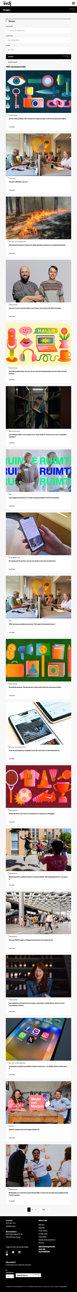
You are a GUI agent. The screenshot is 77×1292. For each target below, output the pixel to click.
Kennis (41, 1243)
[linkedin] (19, 1252)
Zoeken (11, 57)
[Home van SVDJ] (7, 3)
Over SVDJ (42, 1231)
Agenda (41, 1227)
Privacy (52, 1286)
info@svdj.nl (10, 1226)
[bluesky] (7, 1254)
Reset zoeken (12, 62)
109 (43, 1209)
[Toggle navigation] (73, 3)
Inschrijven (22, 1275)
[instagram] (7, 1252)
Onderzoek (43, 1234)
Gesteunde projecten (46, 1240)
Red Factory (47, 1286)
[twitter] (13, 1252)
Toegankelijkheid (63, 1286)
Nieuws (41, 1224)
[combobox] (37, 40)
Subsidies (42, 1237)
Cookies (57, 1286)
